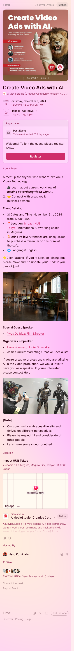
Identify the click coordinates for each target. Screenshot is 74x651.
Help (28, 619)
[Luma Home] (7, 4)
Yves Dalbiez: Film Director (25, 333)
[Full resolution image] (35, 296)
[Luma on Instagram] (34, 613)
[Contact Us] (46, 613)
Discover (8, 619)
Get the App (60, 613)
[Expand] (35, 531)
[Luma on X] (40, 613)
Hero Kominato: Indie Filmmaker (28, 347)
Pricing (19, 619)
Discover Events (44, 4)
